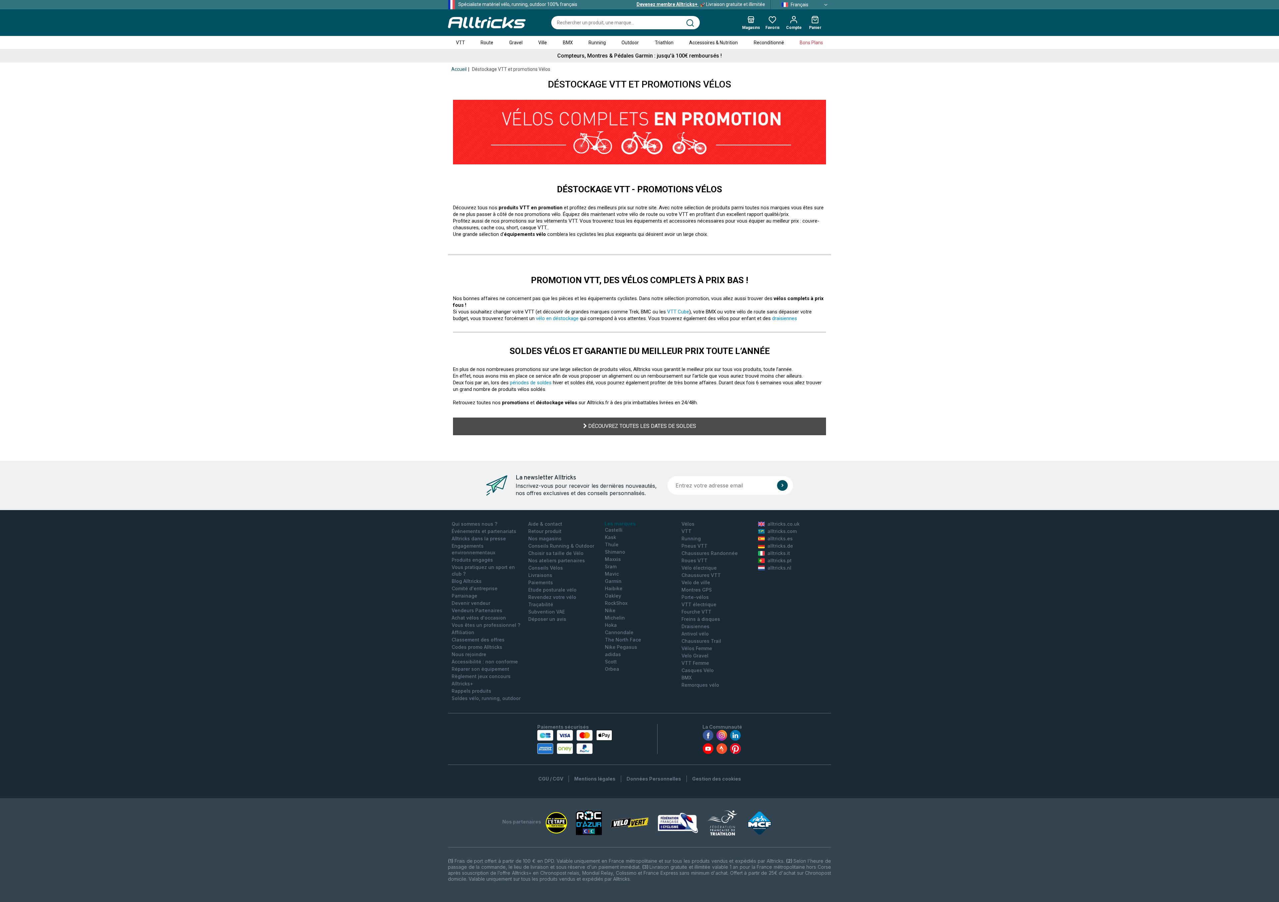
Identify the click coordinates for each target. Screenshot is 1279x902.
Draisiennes (695, 626)
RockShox (616, 603)
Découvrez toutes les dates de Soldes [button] (641, 426)
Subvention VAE (546, 612)
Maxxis (613, 559)
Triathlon (664, 42)
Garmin (613, 581)
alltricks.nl (779, 568)
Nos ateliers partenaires (556, 560)
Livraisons (540, 575)
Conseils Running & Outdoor (561, 546)
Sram (611, 566)
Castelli (614, 530)
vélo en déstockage (557, 318)
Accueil (459, 69)
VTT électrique (698, 604)
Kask (610, 537)
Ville (542, 42)
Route (487, 42)
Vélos (687, 524)
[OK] (782, 485)
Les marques (620, 523)
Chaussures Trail (701, 641)
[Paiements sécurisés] (574, 742)
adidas (613, 654)
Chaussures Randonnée (709, 553)
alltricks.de (780, 546)
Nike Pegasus (621, 647)
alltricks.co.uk (783, 524)
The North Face (623, 639)
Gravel (516, 42)
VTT (460, 42)
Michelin (615, 618)
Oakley (613, 596)
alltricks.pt (779, 560)
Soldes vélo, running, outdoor (486, 698)
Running (597, 42)
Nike (610, 610)
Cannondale (619, 632)
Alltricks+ (462, 683)
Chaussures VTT (701, 575)
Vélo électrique (699, 568)
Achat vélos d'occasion (479, 618)
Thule (612, 544)
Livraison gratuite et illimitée (701, 4)
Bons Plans (811, 42)
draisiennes (784, 318)
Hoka (611, 625)
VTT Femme (695, 663)
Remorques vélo (700, 685)
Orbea (612, 669)
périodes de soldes (531, 383)
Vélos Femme (696, 648)
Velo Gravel (694, 655)
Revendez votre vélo (552, 597)
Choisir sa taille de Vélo (556, 553)
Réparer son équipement (480, 669)
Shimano (615, 552)
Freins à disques (700, 619)
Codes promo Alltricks (477, 647)
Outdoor (630, 42)
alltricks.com (782, 531)
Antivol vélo (695, 633)
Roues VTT (694, 560)
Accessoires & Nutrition (713, 42)
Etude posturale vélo (552, 590)
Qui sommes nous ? (474, 524)
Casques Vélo (697, 670)
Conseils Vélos (545, 568)
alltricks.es (780, 538)
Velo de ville (695, 582)
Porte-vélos (695, 597)
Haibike (614, 588)
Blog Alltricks (467, 581)
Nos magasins (545, 538)
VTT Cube (678, 312)
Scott (611, 661)
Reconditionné (769, 42)
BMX (568, 42)
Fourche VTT (696, 612)
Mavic (612, 574)
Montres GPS (696, 590)
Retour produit (545, 531)
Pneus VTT (694, 546)
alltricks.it (778, 553)
